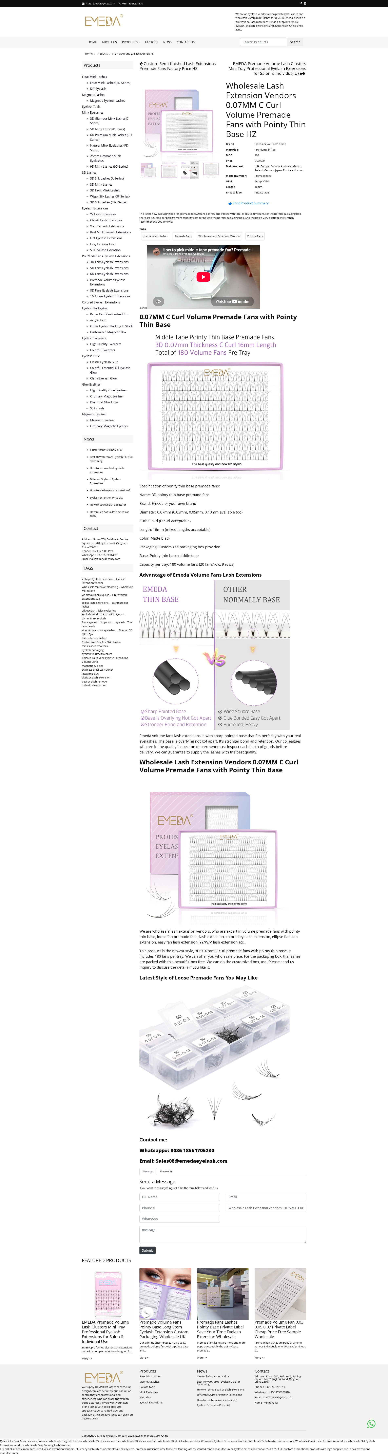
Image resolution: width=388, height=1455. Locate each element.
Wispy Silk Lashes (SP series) (110, 196)
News (167, 42)
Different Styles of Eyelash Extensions (219, 1395)
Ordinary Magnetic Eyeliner (109, 426)
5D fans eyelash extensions (109, 268)
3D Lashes (89, 172)
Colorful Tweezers (102, 350)
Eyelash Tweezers (94, 338)
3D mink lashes (101, 184)
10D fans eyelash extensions (110, 296)
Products (102, 53)
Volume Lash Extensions (107, 226)
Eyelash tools (91, 107)
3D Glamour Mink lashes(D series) (109, 120)
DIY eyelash (98, 89)
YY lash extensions (103, 214)
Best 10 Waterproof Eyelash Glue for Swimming (218, 1383)
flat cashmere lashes (94, 638)
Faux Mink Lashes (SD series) (110, 83)
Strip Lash (97, 408)
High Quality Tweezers (105, 344)
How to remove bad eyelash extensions (221, 1389)
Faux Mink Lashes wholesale (30, 1441)
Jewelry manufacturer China (151, 1435)
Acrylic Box (98, 320)
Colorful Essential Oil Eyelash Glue (110, 370)
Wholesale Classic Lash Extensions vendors (321, 1441)
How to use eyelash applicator (108, 504)
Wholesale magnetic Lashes (65, 1441)
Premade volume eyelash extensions (107, 282)
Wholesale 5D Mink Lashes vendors (179, 1441)
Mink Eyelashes (92, 112)
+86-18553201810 (132, 3)
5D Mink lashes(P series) (107, 129)
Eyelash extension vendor (249, 1449)
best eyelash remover (95, 681)
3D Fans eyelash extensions (109, 262)
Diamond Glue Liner (104, 402)
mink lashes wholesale (95, 646)
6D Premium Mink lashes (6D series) (111, 137)
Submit (147, 1250)
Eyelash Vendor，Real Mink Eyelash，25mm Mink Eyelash (104, 616)
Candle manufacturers (27, 1449)
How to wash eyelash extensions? (110, 490)
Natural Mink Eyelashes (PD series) (109, 147)
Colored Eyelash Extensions (101, 302)
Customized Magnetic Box (108, 332)
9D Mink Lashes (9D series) (109, 166)
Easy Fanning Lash (103, 244)
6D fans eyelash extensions (109, 274)
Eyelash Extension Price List (106, 497)
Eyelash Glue (91, 356)
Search (295, 42)
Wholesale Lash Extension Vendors (219, 236)
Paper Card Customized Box (109, 314)
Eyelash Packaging (94, 308)
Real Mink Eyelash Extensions (110, 232)
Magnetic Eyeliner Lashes (107, 100)
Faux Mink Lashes (94, 77)
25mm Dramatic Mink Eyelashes (105, 158)
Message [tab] (148, 1171)
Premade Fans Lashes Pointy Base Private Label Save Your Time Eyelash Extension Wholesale (220, 1329)
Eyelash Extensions (95, 208)
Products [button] (130, 42)
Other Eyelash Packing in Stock (111, 326)
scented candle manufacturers (214, 1449)
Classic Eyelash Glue (104, 362)
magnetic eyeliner (92, 666)
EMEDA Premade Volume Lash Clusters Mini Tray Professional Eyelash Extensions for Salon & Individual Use (267, 68)
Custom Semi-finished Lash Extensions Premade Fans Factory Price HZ (177, 66)
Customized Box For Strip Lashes (101, 642)
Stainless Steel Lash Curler (97, 669)
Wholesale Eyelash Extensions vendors (224, 1441)
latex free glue (90, 673)
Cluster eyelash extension (91, 1449)
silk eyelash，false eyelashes (99, 610)
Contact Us (186, 42)
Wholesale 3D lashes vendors (139, 1441)
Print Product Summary (250, 203)
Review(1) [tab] (166, 1171)
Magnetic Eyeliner (94, 414)
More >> (87, 1358)
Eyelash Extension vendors (58, 1449)
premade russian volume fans (153, 1449)
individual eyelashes (94, 685)
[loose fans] (214, 1058)
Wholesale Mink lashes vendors (101, 1441)
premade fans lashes (155, 236)
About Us (109, 42)
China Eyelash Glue (103, 378)
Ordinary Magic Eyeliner (107, 396)
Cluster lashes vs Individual (106, 450)
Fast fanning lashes (183, 1449)
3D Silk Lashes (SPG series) (108, 202)
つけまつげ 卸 (274, 1449)
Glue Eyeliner (91, 384)
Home (92, 42)
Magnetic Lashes (93, 95)
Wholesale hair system (121, 1449)
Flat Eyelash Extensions (106, 238)
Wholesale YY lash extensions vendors (271, 1441)
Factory (151, 42)
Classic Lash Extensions (106, 220)
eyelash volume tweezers (97, 654)
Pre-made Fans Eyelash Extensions (132, 53)
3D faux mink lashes (105, 190)
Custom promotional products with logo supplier (313, 1449)
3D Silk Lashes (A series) (107, 178)
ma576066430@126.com (100, 3)
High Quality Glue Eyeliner (108, 390)
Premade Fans (183, 236)
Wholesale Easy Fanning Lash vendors (47, 1445)
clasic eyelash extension (96, 677)
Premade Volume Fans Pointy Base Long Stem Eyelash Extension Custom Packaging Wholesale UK (164, 1329)
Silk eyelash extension (105, 250)
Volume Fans (255, 236)
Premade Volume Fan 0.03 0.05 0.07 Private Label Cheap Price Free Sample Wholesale (279, 1329)
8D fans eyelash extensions (109, 290)
